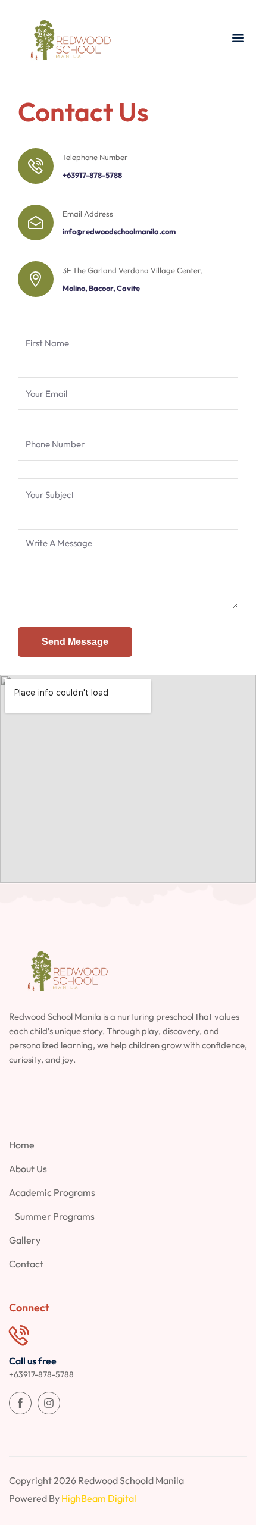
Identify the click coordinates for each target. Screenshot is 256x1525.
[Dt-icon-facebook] (20, 1403)
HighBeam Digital (98, 1498)
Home (22, 1145)
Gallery (24, 1240)
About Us (28, 1169)
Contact (26, 1264)
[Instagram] (49, 1403)
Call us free (33, 1361)
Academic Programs (52, 1192)
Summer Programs (55, 1216)
